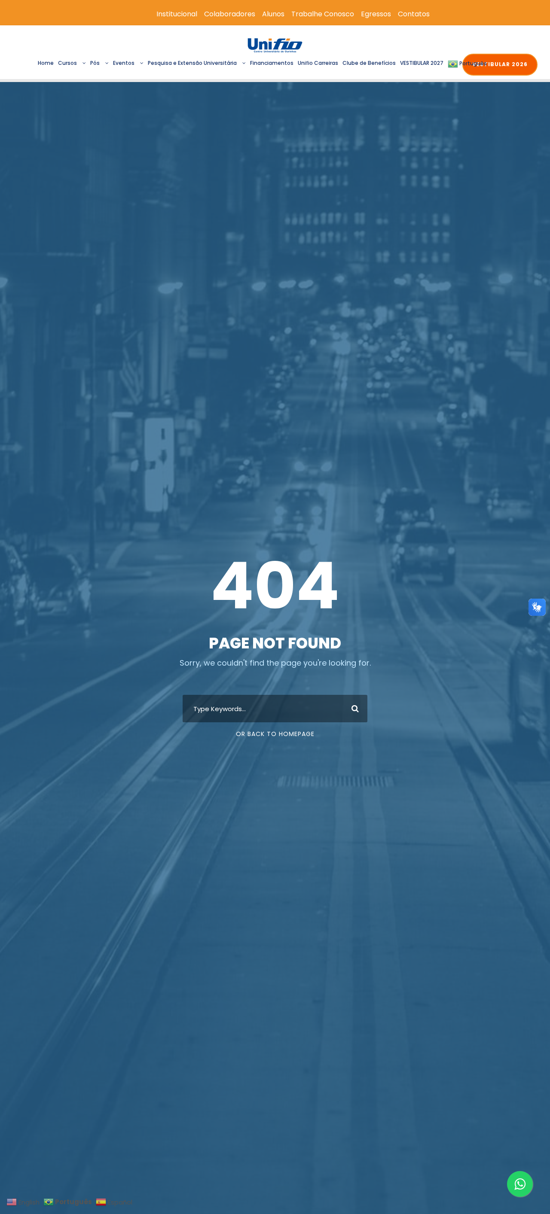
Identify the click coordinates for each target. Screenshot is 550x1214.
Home (46, 63)
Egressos (376, 14)
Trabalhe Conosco (322, 14)
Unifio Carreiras (318, 63)
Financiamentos (271, 63)
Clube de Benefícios (369, 63)
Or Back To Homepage (275, 734)
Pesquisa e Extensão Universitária (192, 63)
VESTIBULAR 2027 (421, 63)
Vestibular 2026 (500, 64)
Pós (95, 63)
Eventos (123, 63)
